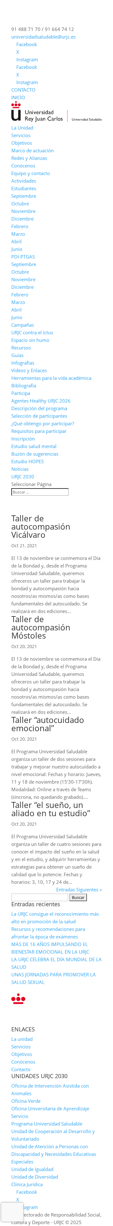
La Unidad (22, 127)
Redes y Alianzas (29, 158)
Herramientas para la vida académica (51, 378)
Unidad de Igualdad (32, 1169)
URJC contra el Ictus (32, 332)
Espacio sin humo (30, 340)
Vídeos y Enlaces (29, 370)
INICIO (18, 97)
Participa (20, 393)
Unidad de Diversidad (34, 1177)
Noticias (20, 469)
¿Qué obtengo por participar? (42, 423)
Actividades (23, 181)
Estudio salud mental (33, 446)
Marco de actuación (32, 150)
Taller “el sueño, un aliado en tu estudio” (50, 809)
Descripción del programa (39, 408)
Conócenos (23, 165)
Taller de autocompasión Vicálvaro (40, 526)
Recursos (21, 347)
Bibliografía (23, 385)
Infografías (22, 363)
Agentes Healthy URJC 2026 (41, 401)
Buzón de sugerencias (34, 454)
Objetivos (21, 143)
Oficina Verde (25, 1101)
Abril (16, 241)
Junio (16, 249)
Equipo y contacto (30, 173)
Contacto (20, 1069)
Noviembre (23, 211)
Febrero (19, 226)
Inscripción (23, 438)
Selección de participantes (39, 416)
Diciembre (22, 218)
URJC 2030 (22, 476)
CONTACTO (23, 90)
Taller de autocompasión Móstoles (40, 627)
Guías (17, 355)
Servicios (20, 135)
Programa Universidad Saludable (46, 1123)
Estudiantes (23, 188)
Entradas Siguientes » (79, 889)
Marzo (18, 234)
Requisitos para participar (39, 431)
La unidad (22, 1039)
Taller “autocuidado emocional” (47, 724)
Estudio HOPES (27, 461)
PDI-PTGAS (23, 256)
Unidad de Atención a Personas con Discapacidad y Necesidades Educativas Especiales (53, 1154)
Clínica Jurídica (27, 1184)
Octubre (20, 203)
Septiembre (23, 196)
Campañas (22, 325)
